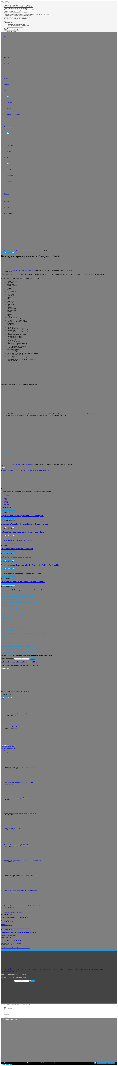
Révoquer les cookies (6, 1064)
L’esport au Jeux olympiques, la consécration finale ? (17, 15)
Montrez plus (4, 467)
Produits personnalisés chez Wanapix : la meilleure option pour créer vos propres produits (26, 14)
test (91, 969)
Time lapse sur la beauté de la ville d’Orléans (15, 948)
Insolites (9, 181)
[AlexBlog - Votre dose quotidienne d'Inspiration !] (25, 70)
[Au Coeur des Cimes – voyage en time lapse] (16, 688)
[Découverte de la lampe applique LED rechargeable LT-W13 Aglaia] (13, 874)
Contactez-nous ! (8, 22)
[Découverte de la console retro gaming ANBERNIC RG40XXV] (13, 766)
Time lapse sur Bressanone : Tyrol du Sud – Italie (21, 573)
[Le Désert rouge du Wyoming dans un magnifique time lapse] (13, 712)
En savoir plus (111, 1062)
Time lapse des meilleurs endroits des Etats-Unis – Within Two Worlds (30, 565)
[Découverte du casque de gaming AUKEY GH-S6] (13, 843)
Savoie (3, 453)
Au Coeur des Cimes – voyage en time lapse (15, 691)
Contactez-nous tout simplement (15, 27)
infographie (53, 969)
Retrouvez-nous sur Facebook (8, 746)
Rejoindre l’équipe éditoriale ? (11, 30)
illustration (32, 969)
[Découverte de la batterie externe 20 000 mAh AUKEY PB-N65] (13, 889)
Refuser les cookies (101, 1062)
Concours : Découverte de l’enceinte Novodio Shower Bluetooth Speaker (22, 860)
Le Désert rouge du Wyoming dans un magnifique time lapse (19, 713)
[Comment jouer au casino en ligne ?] (13, 827)
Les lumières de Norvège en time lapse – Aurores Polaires (24, 590)
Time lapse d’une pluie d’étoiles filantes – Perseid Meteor (24, 524)
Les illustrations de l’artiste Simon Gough (14, 917)
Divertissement (7, 127)
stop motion (80, 969)
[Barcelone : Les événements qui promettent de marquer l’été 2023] (13, 811)
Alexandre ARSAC (26, 1004)
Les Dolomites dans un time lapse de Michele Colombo (23, 582)
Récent (5, 751)
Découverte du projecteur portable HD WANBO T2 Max (18, 7)
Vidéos (5, 90)
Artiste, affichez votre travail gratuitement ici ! (18, 25)
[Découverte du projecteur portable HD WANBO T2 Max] (13, 781)
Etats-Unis (21, 969)
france (26, 969)
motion (64, 969)
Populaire (6, 752)
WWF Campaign (6, 925)
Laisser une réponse (6, 695)
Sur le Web (6, 157)
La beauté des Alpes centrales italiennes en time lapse (22, 532)
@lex (13, 270)
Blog (5, 21)
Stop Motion (10, 108)
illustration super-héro (43, 969)
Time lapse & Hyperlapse (13, 114)
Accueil (3, 250)
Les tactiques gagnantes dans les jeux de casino (16, 8)
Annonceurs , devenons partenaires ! (16, 24)
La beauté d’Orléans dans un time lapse (17, 557)
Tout (8, 96)
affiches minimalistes (5, 969)
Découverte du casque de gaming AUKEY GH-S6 (17, 845)
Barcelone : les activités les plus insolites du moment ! (17, 17)
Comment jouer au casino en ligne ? (13, 11)
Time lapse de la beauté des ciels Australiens (15, 726)
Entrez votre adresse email (7, 658)
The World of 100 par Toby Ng (11, 940)
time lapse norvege (10, 971)
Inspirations (7, 84)
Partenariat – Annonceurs (10, 1009)
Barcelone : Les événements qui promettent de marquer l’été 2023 (20, 10)
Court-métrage (10, 102)
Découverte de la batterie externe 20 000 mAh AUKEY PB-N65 (20, 890)
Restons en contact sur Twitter (8, 748)
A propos (6, 28)
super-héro (86, 969)
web (15, 971)
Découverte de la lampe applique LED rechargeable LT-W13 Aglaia (21, 875)
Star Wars (76, 969)
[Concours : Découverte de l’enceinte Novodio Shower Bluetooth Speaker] (13, 858)
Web (8, 187)
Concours (6, 194)
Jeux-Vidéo (10, 145)
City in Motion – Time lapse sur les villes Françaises (22, 516)
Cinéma (9, 139)
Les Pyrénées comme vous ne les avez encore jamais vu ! (19, 932)
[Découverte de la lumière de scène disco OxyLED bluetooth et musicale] (13, 904)
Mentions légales (8, 1008)
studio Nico (17, 274)
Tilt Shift (95, 969)
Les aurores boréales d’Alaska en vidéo (17, 549)
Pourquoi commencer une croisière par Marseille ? (16, 12)
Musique (9, 151)
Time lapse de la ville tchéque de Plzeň (16, 540)
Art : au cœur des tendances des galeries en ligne (16, 18)
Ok (95, 1062)
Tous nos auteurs (11, 31)
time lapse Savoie (12, 453)
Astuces (9, 169)
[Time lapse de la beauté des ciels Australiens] (13, 725)
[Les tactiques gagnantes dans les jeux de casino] (13, 796)
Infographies (10, 175)
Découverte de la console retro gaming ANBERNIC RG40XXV (20, 5)
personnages (69, 969)
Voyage (9, 120)
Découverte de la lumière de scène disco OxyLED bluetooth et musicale (22, 905)
